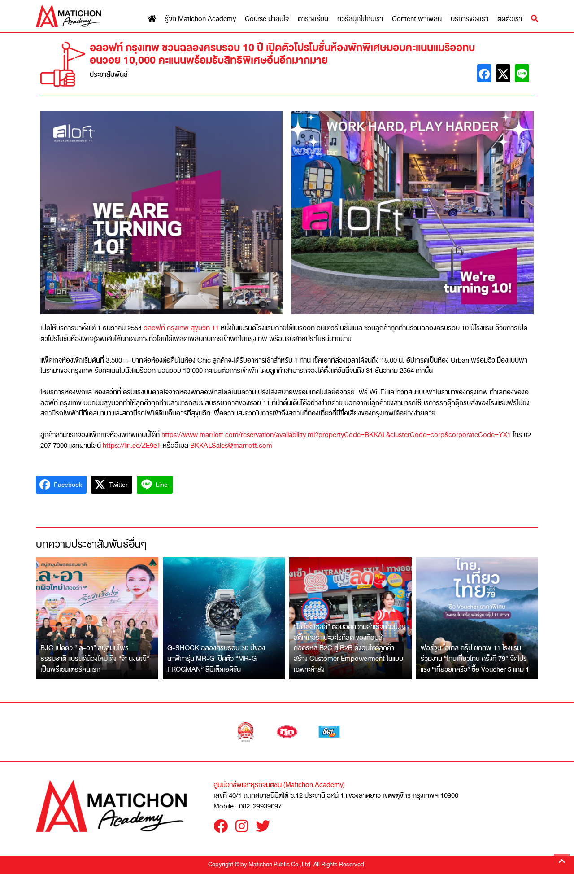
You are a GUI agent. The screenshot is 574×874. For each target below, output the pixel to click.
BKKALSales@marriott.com (231, 445)
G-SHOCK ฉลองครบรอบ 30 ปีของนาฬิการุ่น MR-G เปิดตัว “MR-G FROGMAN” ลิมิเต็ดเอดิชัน (216, 658)
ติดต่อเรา (509, 19)
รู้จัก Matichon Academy (200, 19)
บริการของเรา (469, 19)
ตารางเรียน (313, 19)
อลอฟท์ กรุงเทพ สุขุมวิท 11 (181, 328)
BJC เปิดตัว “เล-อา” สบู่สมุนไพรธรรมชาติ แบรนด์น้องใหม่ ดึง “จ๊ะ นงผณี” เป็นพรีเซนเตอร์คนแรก (94, 658)
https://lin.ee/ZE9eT (132, 445)
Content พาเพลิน (417, 19)
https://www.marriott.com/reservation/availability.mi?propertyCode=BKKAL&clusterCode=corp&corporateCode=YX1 (336, 434)
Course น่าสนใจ (267, 19)
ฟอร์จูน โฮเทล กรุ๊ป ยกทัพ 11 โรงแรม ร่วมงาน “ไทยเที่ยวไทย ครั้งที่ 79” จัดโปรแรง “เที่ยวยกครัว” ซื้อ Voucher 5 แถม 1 (475, 658)
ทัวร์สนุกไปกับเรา (360, 19)
